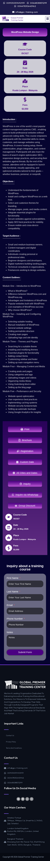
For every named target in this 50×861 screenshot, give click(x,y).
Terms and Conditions (14, 748)
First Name (12, 578)
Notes (10, 632)
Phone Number (15, 618)
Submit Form (25, 652)
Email (10, 605)
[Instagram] (31, 799)
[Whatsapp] (27, 799)
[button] (47, 18)
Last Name (12, 591)
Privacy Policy (11, 742)
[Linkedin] (23, 799)
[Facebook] (18, 799)
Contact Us (10, 735)
